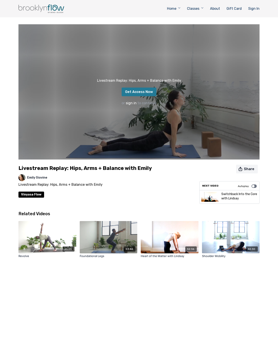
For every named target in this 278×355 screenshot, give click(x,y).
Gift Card (234, 9)
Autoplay (243, 186)
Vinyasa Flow (31, 194)
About (215, 9)
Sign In (254, 9)
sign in (131, 103)
